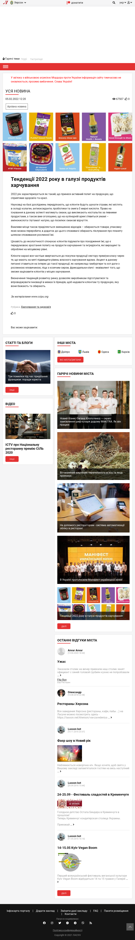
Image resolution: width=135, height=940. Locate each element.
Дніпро (65, 351)
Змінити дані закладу (74, 910)
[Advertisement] (67, 30)
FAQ (95, 910)
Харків (125, 351)
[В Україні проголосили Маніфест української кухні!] (93, 583)
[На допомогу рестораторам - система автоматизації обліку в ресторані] (93, 531)
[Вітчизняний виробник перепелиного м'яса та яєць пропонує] (93, 479)
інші (12, 389)
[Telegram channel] (75, 923)
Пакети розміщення (116, 910)
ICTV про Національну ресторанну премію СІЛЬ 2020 (24, 448)
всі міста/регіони (70, 359)
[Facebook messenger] (67, 923)
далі (64, 626)
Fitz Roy (62, 679)
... (58, 675)
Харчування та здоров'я (36, 306)
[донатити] (68, 3)
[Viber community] (83, 923)
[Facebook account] (44, 923)
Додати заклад (45, 910)
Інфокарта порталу (18, 910)
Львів (85, 351)
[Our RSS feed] (90, 923)
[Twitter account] (59, 923)
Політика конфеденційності (67, 930)
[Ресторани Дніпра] (59, 352)
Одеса (105, 351)
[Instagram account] (52, 923)
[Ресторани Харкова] (119, 352)
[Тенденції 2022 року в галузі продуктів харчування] (93, 619)
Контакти (70, 914)
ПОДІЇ (24, 59)
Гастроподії (36, 59)
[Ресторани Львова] (80, 352)
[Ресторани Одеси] (99, 352)
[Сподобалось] (12, 313)
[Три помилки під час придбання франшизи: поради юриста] (27, 382)
